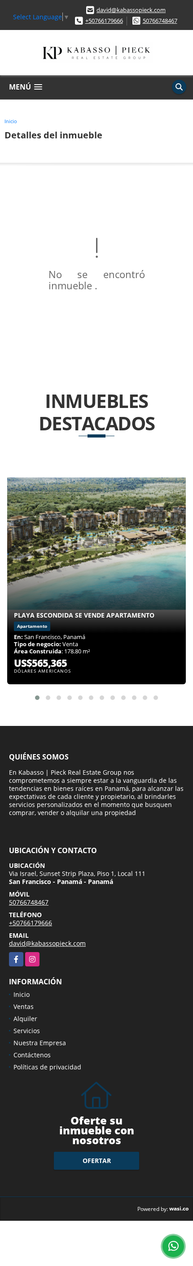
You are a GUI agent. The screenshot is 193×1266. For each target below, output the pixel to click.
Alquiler (25, 1018)
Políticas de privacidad (47, 1067)
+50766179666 (104, 21)
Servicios (26, 1030)
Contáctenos (32, 1055)
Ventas (23, 1006)
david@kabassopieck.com (131, 10)
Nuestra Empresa (39, 1043)
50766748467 (160, 21)
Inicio (10, 121)
